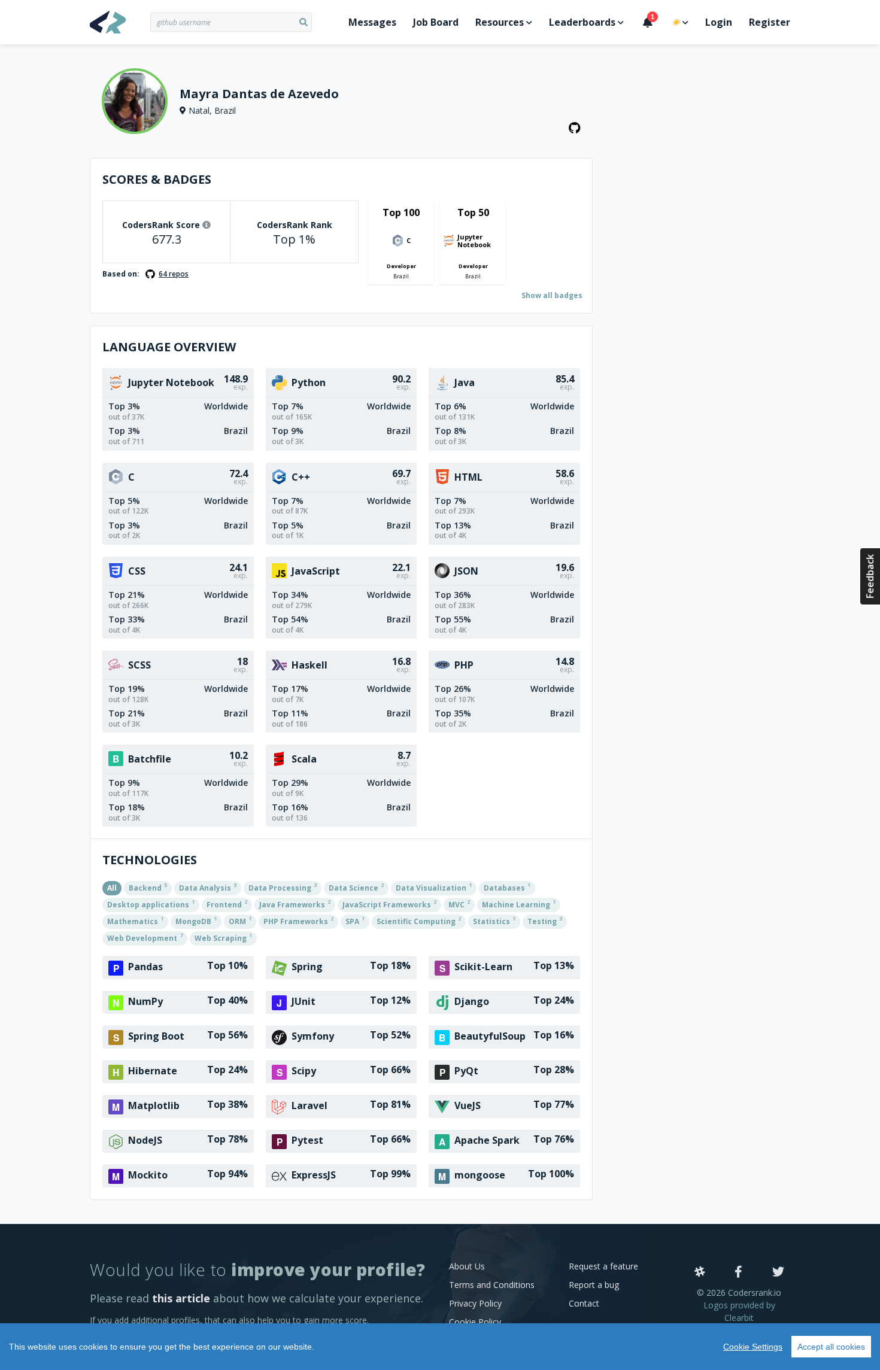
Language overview (169, 347)
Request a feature (603, 1266)
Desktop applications (151, 904)
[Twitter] (778, 1272)
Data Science (356, 887)
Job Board (436, 22)
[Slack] (699, 1272)
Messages (372, 22)
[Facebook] (738, 1272)
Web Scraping (223, 937)
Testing (544, 921)
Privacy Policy (475, 1303)
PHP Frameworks (298, 921)
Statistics (494, 921)
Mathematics (135, 921)
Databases (507, 887)
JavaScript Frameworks (389, 904)
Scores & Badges (156, 179)
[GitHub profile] (575, 128)
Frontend (227, 904)
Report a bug (594, 1284)
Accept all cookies (831, 1346)
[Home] (120, 22)
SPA (355, 921)
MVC (459, 904)
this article (181, 1298)
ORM (240, 921)
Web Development (145, 937)
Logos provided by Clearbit (739, 1311)
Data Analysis (207, 887)
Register (769, 22)
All (112, 888)
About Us (467, 1266)
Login (718, 22)
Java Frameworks (294, 904)
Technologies (149, 860)
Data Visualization (434, 887)
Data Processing (282, 887)
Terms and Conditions (492, 1284)
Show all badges (551, 295)
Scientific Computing (419, 921)
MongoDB (196, 921)
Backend (148, 887)
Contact (584, 1303)
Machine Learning (519, 904)
